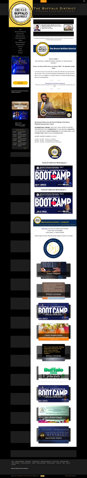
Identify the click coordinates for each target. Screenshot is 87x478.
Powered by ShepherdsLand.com (70, 475)
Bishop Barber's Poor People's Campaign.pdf (55, 83)
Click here (44, 228)
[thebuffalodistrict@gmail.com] (53, 259)
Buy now (20, 83)
